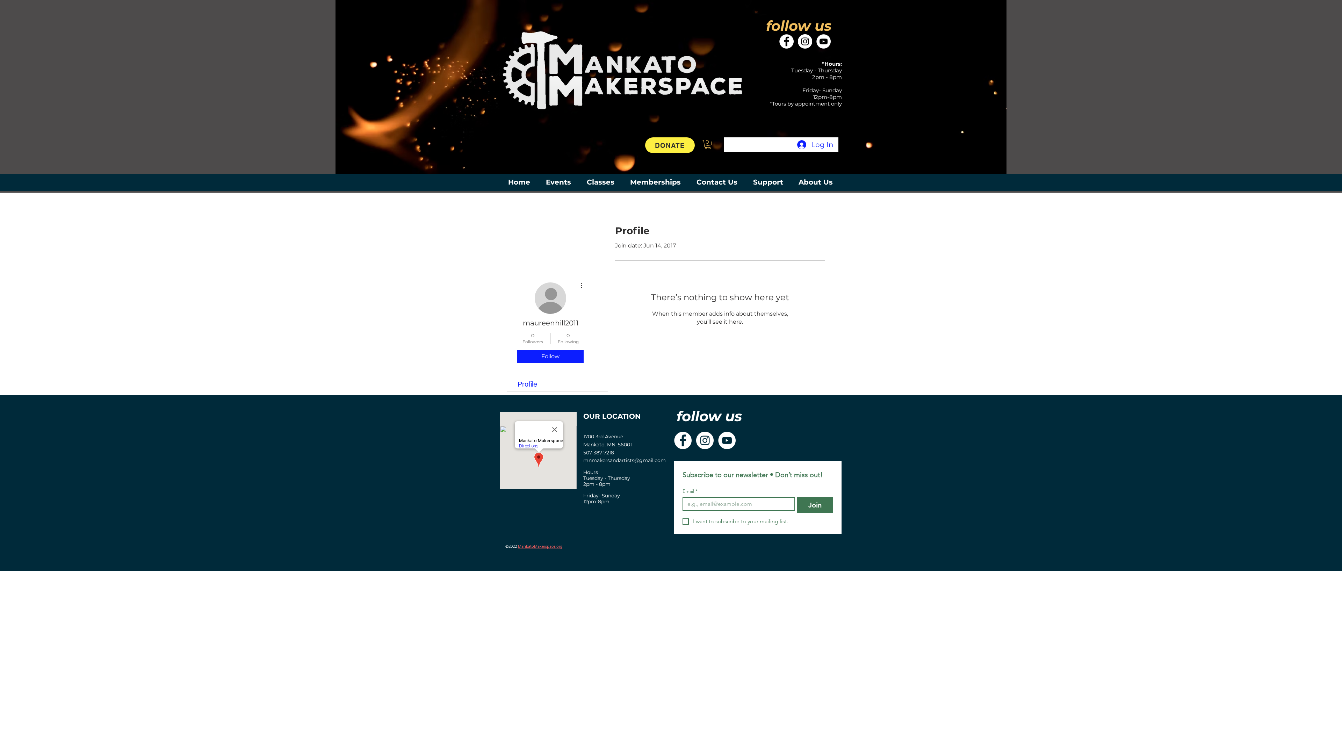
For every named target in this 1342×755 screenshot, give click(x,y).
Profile (527, 384)
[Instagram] (805, 41)
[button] (707, 144)
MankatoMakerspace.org (540, 546)
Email (690, 491)
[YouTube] (823, 41)
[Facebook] (786, 41)
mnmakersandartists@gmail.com (624, 460)
